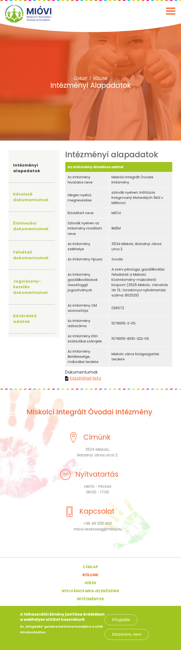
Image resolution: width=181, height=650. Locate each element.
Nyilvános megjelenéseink (90, 591)
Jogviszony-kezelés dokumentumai (30, 287)
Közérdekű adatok (25, 318)
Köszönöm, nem (126, 634)
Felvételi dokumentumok (31, 255)
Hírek (90, 583)
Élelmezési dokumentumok (31, 226)
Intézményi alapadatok (26, 168)
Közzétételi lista (85, 378)
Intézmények (90, 599)
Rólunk (100, 78)
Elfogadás (121, 619)
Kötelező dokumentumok (31, 197)
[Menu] (171, 14)
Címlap (80, 78)
